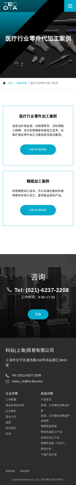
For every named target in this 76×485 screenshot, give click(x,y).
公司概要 (11, 399)
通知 (8, 422)
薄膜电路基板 (49, 426)
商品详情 (22, 83)
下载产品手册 (49, 454)
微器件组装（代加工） (54, 443)
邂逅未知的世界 (15, 405)
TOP (10, 83)
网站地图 (25, 471)
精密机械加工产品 (51, 431)
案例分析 (46, 448)
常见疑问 (11, 427)
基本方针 (11, 416)
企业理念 (11, 410)
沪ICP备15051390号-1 (53, 479)
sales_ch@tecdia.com (27, 381)
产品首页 (46, 399)
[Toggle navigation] (70, 6)
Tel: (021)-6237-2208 (26, 375)
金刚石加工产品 (50, 437)
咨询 (38, 314)
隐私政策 (10, 471)
